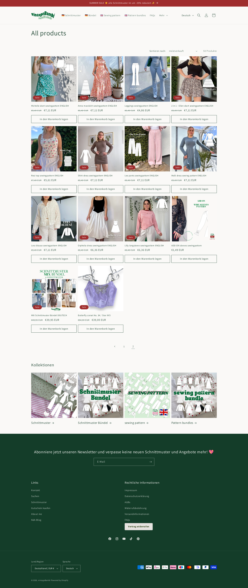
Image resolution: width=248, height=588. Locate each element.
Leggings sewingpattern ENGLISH (141, 106)
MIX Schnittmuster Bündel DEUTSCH (49, 315)
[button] (163, 15)
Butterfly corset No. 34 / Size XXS (94, 315)
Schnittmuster (41, 423)
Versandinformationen (137, 514)
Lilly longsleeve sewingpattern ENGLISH (144, 245)
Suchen (35, 496)
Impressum (131, 490)
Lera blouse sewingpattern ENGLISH (49, 245)
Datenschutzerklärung (137, 496)
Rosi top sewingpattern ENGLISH (47, 175)
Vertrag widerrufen (138, 526)
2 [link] (133, 346)
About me (36, 514)
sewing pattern (135, 423)
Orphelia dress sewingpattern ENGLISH (97, 245)
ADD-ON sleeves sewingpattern (186, 245)
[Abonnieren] (150, 462)
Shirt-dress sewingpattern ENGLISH (95, 175)
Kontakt (35, 490)
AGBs (127, 502)
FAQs (127, 519)
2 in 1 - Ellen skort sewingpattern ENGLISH (192, 106)
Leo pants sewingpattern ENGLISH (141, 175)
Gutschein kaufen (40, 508)
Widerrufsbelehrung (136, 508)
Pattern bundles (182, 423)
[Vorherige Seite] (115, 346)
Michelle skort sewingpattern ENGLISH (50, 106)
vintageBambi (44, 580)
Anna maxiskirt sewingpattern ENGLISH (97, 106)
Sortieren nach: (157, 50)
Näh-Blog (36, 519)
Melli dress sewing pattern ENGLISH (188, 175)
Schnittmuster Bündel (93, 423)
